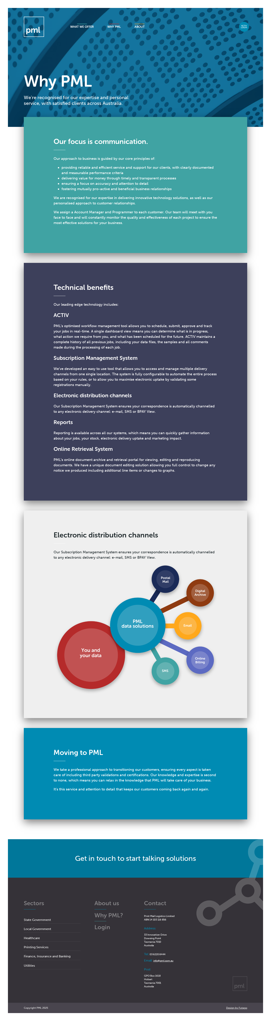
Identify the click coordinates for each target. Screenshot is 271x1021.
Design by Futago (236, 1007)
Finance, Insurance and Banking (47, 956)
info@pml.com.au (163, 960)
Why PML (114, 27)
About (140, 27)
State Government (37, 920)
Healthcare (32, 938)
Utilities (29, 965)
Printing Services (36, 947)
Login (244, 27)
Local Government (37, 929)
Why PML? (108, 916)
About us (106, 903)
